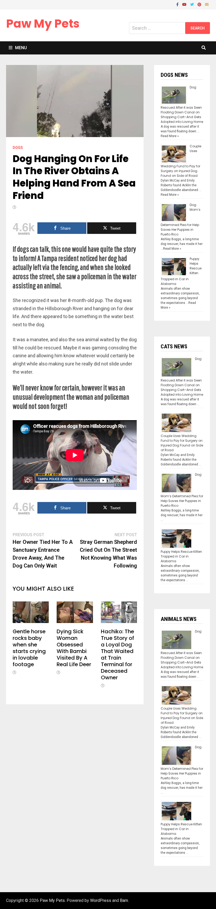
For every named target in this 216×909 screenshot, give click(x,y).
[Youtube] (185, 4)
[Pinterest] (200, 4)
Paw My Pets (43, 24)
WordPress (100, 900)
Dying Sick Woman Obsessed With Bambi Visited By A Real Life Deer (74, 648)
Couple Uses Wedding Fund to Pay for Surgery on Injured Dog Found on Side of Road (182, 443)
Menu (21, 47)
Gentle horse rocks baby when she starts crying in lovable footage (29, 648)
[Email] (207, 4)
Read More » (170, 136)
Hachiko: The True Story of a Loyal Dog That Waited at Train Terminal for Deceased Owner (117, 654)
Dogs (18, 147)
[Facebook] (178, 4)
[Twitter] (192, 4)
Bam (124, 900)
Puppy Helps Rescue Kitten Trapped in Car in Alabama (181, 556)
